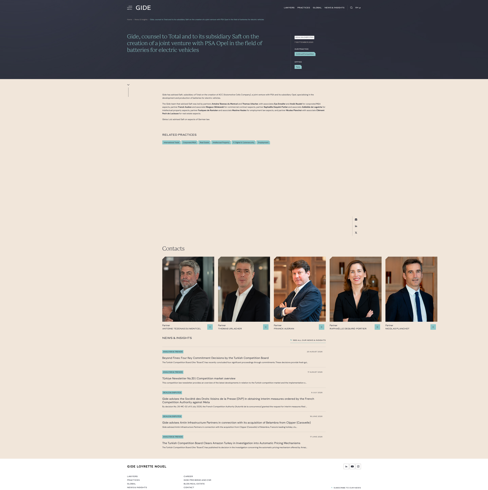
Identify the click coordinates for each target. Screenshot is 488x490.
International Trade (171, 142)
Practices (303, 8)
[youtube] (352, 466)
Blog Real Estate (194, 484)
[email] (356, 220)
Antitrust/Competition (305, 54)
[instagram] (358, 466)
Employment (263, 142)
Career (188, 476)
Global (317, 8)
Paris (298, 67)
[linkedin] (356, 226)
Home (129, 19)
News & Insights (334, 8)
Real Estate (204, 142)
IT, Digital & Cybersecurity (243, 142)
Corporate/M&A (189, 142)
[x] (356, 233)
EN (357, 8)
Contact (189, 487)
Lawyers (289, 8)
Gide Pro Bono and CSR (197, 480)
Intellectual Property (221, 142)
